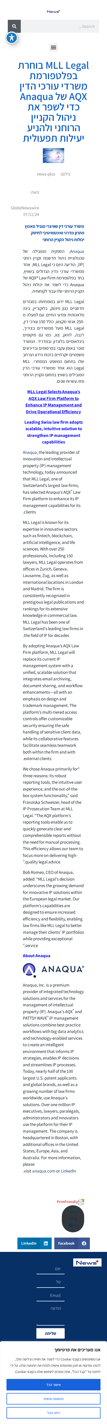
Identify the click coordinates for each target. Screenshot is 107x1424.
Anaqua (77, 251)
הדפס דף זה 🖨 (73, 1218)
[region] (53, 1382)
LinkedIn (68, 1171)
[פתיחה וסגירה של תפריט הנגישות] (11, 38)
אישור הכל (53, 1384)
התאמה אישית (54, 1398)
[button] (53, 47)
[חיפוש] (14, 26)
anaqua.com (43, 1171)
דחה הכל (53, 1412)
